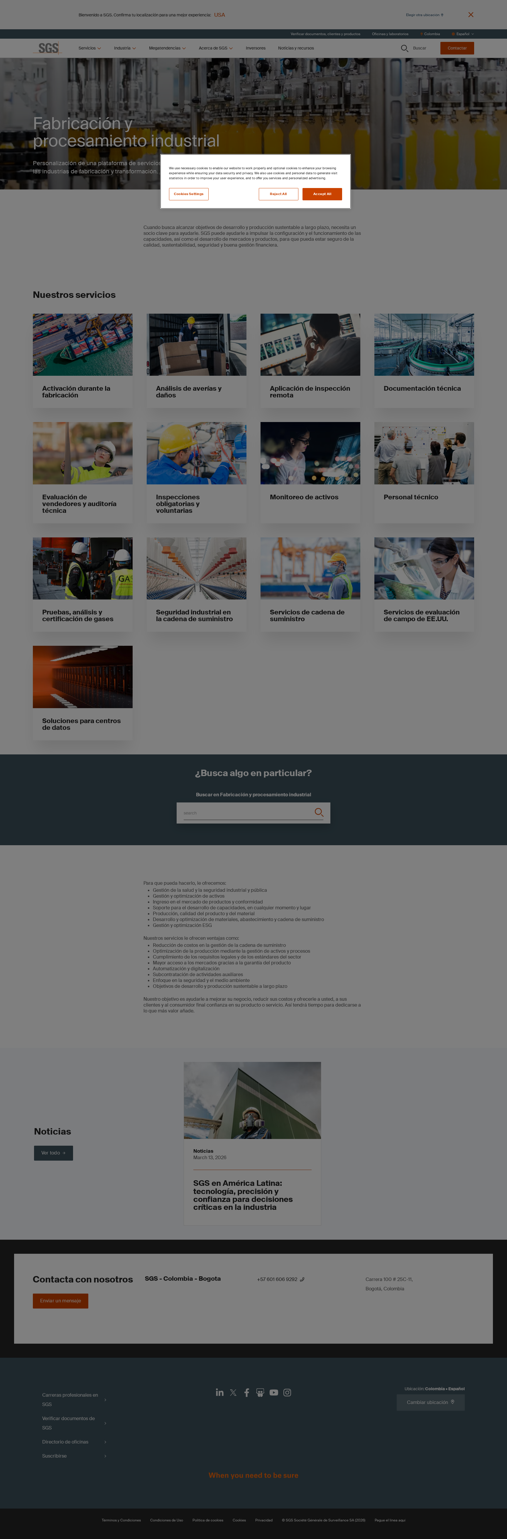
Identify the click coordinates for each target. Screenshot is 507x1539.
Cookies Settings (189, 194)
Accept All (322, 194)
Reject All (278, 194)
